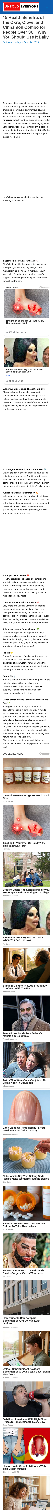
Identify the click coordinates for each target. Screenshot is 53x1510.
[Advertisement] (26, 74)
